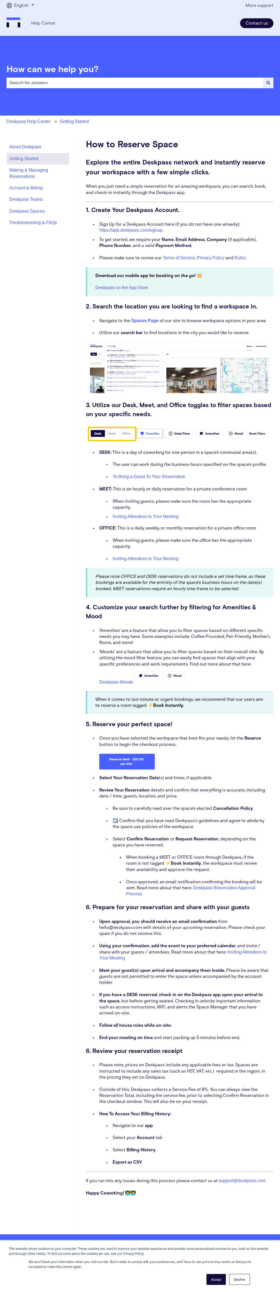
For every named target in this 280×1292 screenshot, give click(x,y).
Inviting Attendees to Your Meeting (146, 516)
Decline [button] (239, 1279)
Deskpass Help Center (29, 121)
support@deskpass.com (242, 1180)
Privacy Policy (210, 257)
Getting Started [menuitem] (23, 158)
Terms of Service (179, 257)
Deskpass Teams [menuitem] (26, 199)
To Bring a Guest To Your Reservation (149, 476)
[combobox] (135, 83)
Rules (240, 257)
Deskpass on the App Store (121, 287)
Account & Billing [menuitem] (26, 188)
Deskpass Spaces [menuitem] (27, 211)
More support (259, 5)
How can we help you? (53, 69)
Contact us (257, 23)
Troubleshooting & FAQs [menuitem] (33, 222)
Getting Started (74, 121)
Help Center (43, 23)
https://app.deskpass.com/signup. (131, 230)
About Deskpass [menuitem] (25, 147)
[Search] (268, 83)
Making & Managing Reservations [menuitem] (28, 173)
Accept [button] (216, 1279)
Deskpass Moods (116, 682)
